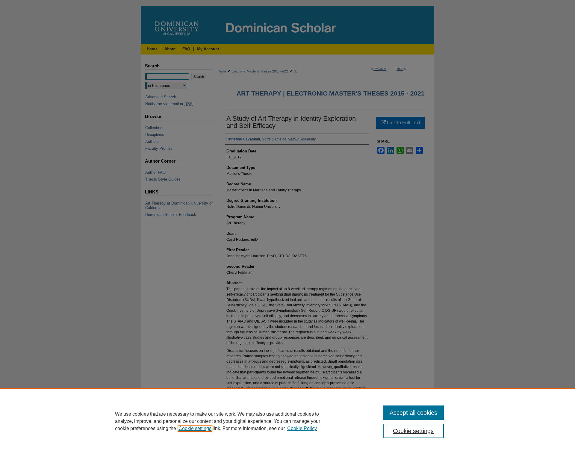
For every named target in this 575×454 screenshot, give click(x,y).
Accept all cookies (413, 412)
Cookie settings (194, 428)
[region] (287, 421)
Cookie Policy (302, 428)
